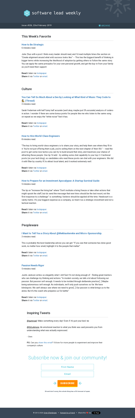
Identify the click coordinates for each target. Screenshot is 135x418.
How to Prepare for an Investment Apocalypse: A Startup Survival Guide (60, 180)
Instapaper (41, 73)
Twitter (36, 76)
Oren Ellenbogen (50, 413)
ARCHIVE (105, 25)
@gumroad (32, 321)
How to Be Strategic (33, 44)
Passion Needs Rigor (33, 265)
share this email (45, 342)
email (44, 76)
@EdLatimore (33, 327)
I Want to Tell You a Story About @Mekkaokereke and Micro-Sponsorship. (62, 233)
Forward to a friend (67, 413)
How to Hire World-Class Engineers (41, 136)
